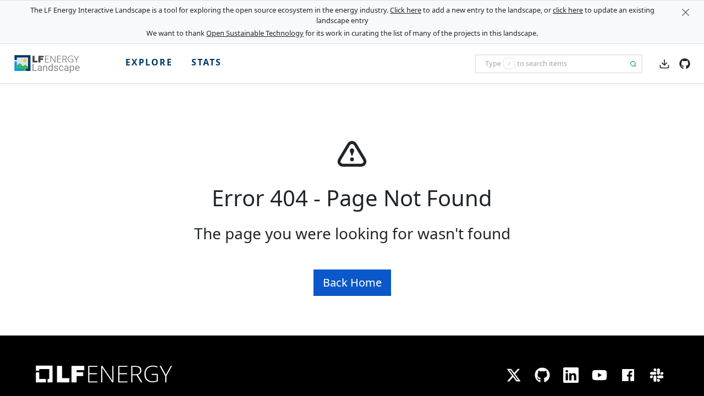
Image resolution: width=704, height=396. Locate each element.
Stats (206, 62)
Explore (149, 62)
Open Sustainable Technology (255, 33)
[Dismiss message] (685, 12)
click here (568, 10)
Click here (405, 10)
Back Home (352, 282)
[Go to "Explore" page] (51, 64)
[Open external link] (685, 63)
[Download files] (664, 63)
